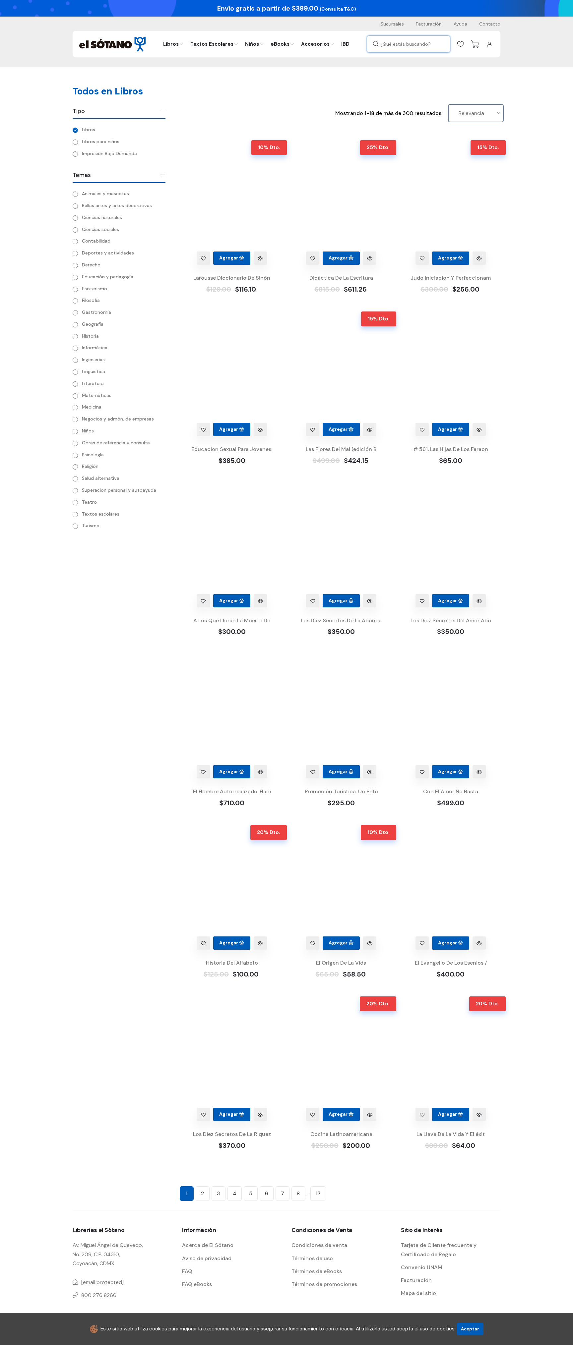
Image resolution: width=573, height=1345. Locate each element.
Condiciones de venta (319, 1245)
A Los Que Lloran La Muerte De (231, 620)
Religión (90, 466)
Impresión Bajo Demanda (109, 153)
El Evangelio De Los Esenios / (451, 962)
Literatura (93, 383)
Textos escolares (100, 514)
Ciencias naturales (102, 217)
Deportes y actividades (108, 253)
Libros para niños (100, 141)
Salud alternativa (100, 478)
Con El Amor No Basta (450, 791)
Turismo (90, 526)
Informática (94, 348)
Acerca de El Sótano (207, 1245)
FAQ (187, 1271)
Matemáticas (96, 395)
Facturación (429, 24)
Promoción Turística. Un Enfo (341, 791)
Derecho (91, 265)
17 (318, 1193)
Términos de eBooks (316, 1271)
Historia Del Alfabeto (232, 962)
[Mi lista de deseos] (461, 44)
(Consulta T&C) (338, 9)
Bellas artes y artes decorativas (117, 205)
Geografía (92, 324)
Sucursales (392, 24)
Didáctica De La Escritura (341, 277)
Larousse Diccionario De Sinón (231, 277)
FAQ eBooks (197, 1284)
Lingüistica (93, 371)
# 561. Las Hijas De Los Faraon (450, 449)
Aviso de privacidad (206, 1258)
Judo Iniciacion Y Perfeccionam (451, 277)
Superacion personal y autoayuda (119, 490)
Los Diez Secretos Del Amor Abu (451, 620)
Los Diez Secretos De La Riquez (232, 1134)
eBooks (280, 44)
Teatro (89, 502)
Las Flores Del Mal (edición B (341, 449)
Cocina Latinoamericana (341, 1134)
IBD (345, 44)
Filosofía (91, 300)
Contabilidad (96, 241)
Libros (171, 44)
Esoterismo (94, 289)
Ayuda (460, 24)
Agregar (229, 258)
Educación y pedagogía (107, 277)
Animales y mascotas (105, 193)
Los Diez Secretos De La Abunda (341, 620)
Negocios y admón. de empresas (118, 419)
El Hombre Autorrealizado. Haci (232, 791)
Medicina (91, 407)
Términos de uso (312, 1258)
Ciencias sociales (100, 229)
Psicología (93, 455)
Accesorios (315, 44)
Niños (252, 44)
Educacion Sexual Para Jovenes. (231, 449)
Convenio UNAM (421, 1267)
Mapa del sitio (418, 1293)
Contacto (489, 24)
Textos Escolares (211, 44)
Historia (90, 336)
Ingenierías (93, 360)
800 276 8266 (98, 1295)
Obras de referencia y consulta (116, 443)
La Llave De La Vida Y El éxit (450, 1134)
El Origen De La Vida (341, 962)
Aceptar (470, 1329)
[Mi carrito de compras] (475, 44)
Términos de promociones (324, 1284)
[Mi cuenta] (490, 44)
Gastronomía (96, 312)
